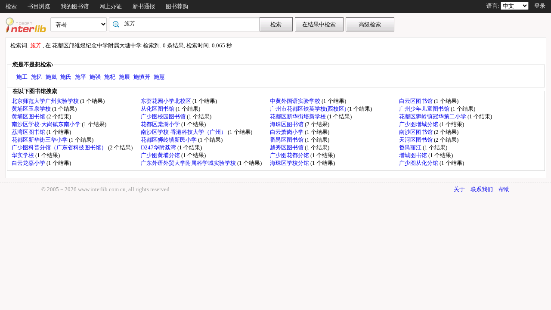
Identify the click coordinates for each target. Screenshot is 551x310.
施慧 (159, 77)
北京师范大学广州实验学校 (46, 101)
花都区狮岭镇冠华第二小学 (433, 116)
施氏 (65, 77)
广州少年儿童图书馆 (425, 108)
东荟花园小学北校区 (166, 101)
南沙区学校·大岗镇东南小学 (47, 124)
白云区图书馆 (416, 101)
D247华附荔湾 (159, 147)
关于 (459, 189)
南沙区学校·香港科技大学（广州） (184, 132)
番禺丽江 (411, 147)
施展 (124, 77)
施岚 (51, 77)
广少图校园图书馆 (164, 116)
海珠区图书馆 (287, 124)
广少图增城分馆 (419, 124)
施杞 (109, 77)
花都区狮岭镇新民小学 (169, 139)
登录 (539, 6)
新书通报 (144, 6)
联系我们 (482, 189)
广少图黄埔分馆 (161, 155)
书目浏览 (39, 6)
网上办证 (110, 6)
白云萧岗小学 (287, 132)
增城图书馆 (413, 155)
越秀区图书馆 (287, 147)
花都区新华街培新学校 (298, 116)
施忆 (36, 77)
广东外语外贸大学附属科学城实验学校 (189, 163)
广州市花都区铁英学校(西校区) (308, 108)
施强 (95, 77)
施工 (22, 77)
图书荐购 (177, 6)
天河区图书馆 (416, 139)
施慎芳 (141, 77)
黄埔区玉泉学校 (32, 108)
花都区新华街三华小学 (40, 139)
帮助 (504, 189)
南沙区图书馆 (416, 132)
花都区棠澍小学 (161, 124)
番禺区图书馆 (287, 139)
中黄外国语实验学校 (296, 101)
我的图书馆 (75, 6)
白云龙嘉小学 (29, 163)
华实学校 (23, 155)
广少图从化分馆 (419, 163)
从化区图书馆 (158, 108)
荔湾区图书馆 (29, 132)
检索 (11, 6)
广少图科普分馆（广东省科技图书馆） (60, 147)
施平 (80, 77)
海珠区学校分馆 (290, 163)
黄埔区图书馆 (29, 116)
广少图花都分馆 (290, 155)
